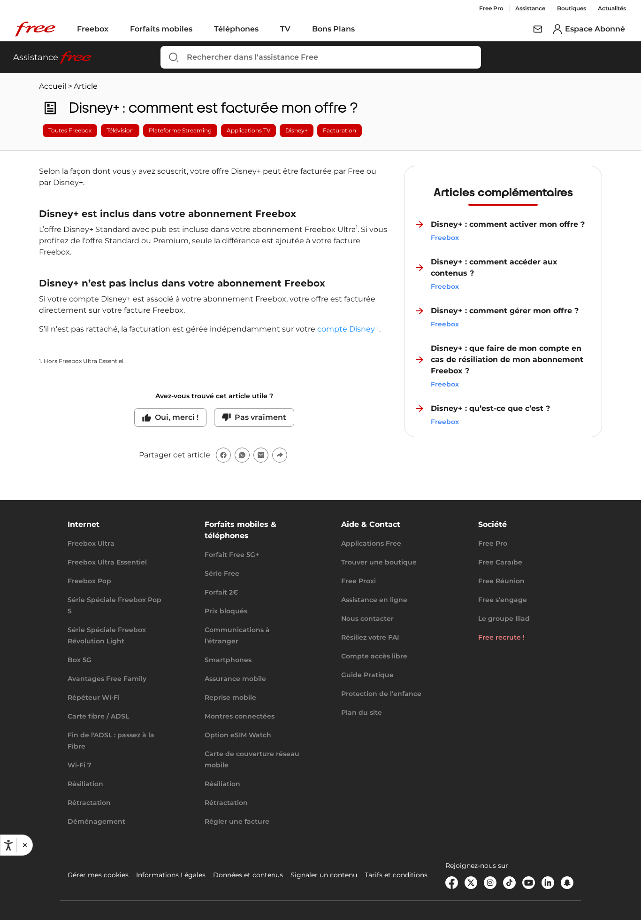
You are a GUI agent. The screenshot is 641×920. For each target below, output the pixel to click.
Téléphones (236, 28)
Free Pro (491, 8)
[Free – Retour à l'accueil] (35, 29)
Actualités (612, 8)
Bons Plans (333, 28)
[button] (24, 845)
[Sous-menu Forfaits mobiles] (199, 29)
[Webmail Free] (537, 29)
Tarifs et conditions (396, 875)
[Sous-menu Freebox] (115, 29)
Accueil (52, 86)
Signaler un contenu (323, 875)
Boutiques (571, 8)
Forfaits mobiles (161, 28)
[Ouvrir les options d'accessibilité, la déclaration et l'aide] (8, 845)
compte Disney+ (348, 329)
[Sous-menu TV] (297, 29)
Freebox (92, 28)
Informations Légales (171, 875)
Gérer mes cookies (98, 875)
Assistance (530, 8)
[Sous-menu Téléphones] (265, 29)
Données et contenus (248, 875)
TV (285, 28)
